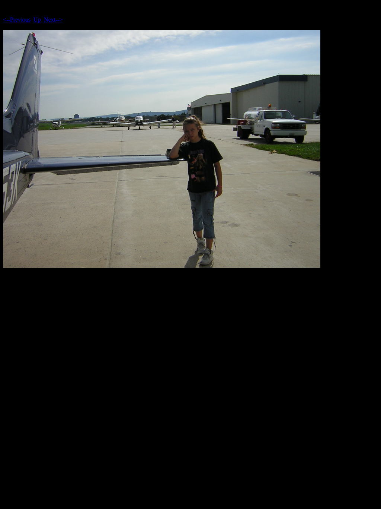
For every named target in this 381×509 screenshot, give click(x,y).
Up (37, 19)
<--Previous (17, 19)
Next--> (53, 19)
